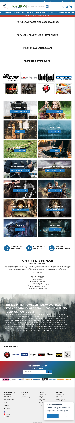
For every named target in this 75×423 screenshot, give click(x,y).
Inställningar (65, 416)
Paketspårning (42, 397)
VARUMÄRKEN (69, 12)
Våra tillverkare (60, 400)
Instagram (7, 412)
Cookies (41, 407)
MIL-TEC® (30, 12)
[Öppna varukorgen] (71, 6)
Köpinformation (65, 1)
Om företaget (7, 394)
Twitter (7, 416)
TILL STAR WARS (55, 229)
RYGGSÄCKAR (59, 12)
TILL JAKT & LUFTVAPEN (55, 111)
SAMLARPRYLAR (40, 12)
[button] (72, 1)
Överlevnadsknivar (61, 399)
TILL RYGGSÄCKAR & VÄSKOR (20, 111)
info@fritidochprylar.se (48, 1)
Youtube (7, 414)
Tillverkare (6, 405)
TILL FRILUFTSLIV (55, 131)
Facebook (7, 411)
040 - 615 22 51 (39, 1)
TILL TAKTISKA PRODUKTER (55, 170)
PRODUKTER (8, 12)
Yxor (57, 397)
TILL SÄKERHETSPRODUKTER (20, 170)
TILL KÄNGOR (55, 151)
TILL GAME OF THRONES (54, 210)
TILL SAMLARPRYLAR (20, 190)
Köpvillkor (41, 396)
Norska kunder (42, 405)
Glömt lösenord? (25, 397)
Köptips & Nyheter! (8, 397)
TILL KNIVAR (20, 131)
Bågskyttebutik (60, 394)
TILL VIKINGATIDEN (55, 190)
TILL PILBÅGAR (20, 151)
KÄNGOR (50, 12)
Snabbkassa (42, 399)
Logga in (23, 394)
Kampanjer (6, 402)
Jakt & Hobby (59, 396)
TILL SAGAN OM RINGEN (20, 210)
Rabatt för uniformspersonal (46, 400)
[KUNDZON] (67, 6)
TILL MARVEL (20, 229)
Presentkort (7, 404)
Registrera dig (24, 396)
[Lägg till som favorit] (63, 6)
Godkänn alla (53, 416)
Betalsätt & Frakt (43, 394)
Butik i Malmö (7, 396)
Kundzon (56, 1)
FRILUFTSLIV (20, 12)
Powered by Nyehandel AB (37, 422)
